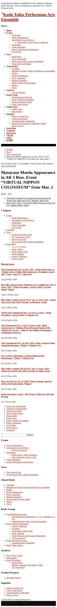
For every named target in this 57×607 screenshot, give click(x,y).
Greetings (16, 68)
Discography (17, 111)
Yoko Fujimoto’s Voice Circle (24, 457)
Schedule (10, 230)
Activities (16, 528)
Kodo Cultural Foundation (23, 99)
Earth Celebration (13, 423)
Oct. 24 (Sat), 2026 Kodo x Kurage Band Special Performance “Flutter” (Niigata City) (22, 357)
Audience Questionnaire (16, 409)
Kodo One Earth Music (21, 64)
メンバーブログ (19, 247)
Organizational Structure (22, 97)
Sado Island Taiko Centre (22, 531)
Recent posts (7, 264)
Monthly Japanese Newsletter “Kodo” (27, 565)
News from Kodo (19, 59)
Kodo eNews (11, 428)
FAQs (14, 88)
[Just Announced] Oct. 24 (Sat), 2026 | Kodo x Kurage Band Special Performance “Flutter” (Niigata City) (28, 344)
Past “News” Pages (14, 555)
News (8, 232)
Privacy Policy (18, 126)
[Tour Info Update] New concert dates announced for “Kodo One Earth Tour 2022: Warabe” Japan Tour (28, 199)
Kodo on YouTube (14, 411)
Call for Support (18, 92)
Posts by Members (19, 256)
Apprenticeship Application (23, 121)
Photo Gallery (17, 249)
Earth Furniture (18, 533)
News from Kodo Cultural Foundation (28, 61)
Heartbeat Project (13, 578)
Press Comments (19, 78)
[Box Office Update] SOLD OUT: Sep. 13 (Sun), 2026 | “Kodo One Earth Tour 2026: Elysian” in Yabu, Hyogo (25, 370)
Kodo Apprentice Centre (22, 102)
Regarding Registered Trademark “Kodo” (29, 123)
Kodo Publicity (18, 254)
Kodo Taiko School (20, 104)
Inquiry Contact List (20, 116)
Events (9, 215)
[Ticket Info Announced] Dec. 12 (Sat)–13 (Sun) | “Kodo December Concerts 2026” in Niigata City (26, 314)
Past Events (16, 52)
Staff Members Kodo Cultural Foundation (29, 521)
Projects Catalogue (19, 450)
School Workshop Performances (25, 49)
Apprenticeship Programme (23, 543)
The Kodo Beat (18, 567)
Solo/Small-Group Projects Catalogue (32, 42)
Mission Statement (19, 80)
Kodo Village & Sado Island (23, 83)
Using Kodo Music (20, 119)
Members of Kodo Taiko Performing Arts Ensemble (33, 71)
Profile (14, 73)
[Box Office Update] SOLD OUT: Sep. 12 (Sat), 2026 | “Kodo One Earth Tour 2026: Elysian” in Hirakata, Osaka (28, 301)
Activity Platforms (19, 526)
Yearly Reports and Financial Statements (28, 536)
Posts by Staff (17, 259)
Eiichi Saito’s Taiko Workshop (24, 455)
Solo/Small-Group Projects (23, 40)
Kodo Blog (16, 57)
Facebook (10, 430)
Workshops (16, 45)
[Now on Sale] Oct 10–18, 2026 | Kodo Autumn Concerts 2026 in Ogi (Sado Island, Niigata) (26, 382)
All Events (16, 35)
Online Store (17, 109)
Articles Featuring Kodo (22, 235)
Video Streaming (19, 47)
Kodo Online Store (20, 252)
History (15, 85)
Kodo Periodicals (13, 560)
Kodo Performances (20, 37)
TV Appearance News (21, 237)
